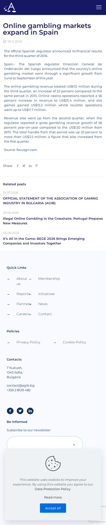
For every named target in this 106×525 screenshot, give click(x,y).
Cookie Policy (74, 342)
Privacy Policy (28, 342)
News (43, 304)
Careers (22, 314)
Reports (22, 294)
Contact (44, 314)
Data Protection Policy (53, 489)
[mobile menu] (99, 7)
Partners (22, 304)
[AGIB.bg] (10, 7)
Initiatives (44, 294)
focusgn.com (27, 150)
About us (22, 281)
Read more (53, 497)
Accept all (53, 508)
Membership (44, 278)
